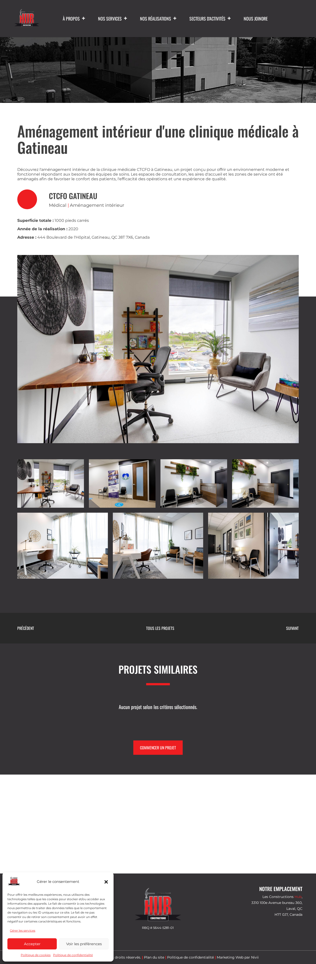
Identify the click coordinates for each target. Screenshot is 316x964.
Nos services (110, 18)
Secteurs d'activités (207, 18)
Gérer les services (22, 930)
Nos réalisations (155, 18)
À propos (71, 18)
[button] (106, 881)
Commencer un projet (158, 748)
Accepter (32, 943)
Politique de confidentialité (73, 955)
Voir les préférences (84, 943)
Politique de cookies (36, 955)
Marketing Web (230, 957)
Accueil (121, 78)
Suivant (292, 628)
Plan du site (154, 957)
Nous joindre (256, 18)
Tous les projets (160, 628)
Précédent (25, 628)
